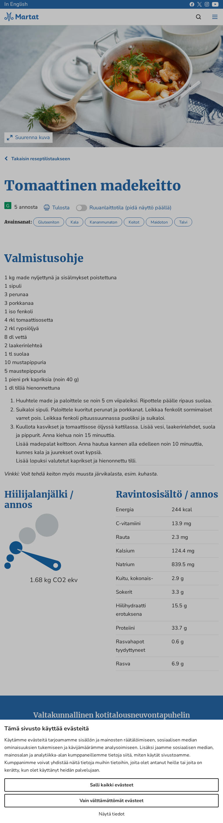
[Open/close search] (198, 17)
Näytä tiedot (112, 814)
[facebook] (192, 4)
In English (16, 4)
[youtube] (215, 4)
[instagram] (207, 4)
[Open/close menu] (215, 17)
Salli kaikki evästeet (111, 785)
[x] (199, 4)
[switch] (124, 205)
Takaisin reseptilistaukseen (40, 159)
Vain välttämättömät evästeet (111, 800)
